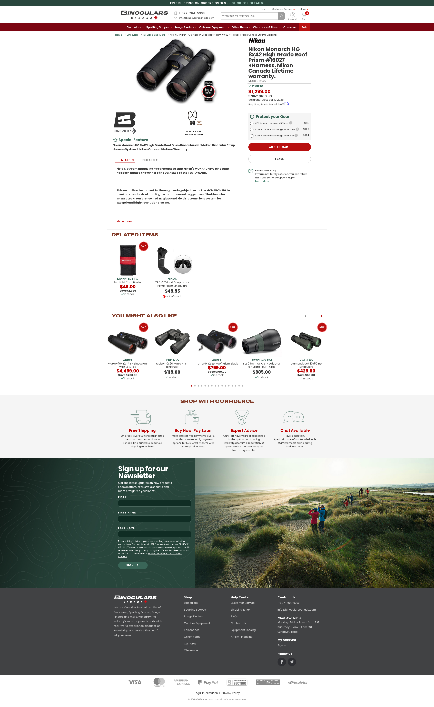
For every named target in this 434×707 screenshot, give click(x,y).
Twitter (292, 662)
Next (319, 316)
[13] (232, 386)
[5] (205, 386)
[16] (242, 386)
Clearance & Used (265, 27)
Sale (304, 27)
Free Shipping (142, 430)
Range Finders (184, 27)
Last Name (126, 528)
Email (122, 497)
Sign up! (133, 565)
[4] (201, 386)
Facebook (282, 662)
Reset (275, 16)
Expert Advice (244, 430)
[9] (218, 386)
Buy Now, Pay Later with (264, 104)
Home (118, 34)
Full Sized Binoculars (154, 34)
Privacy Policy (230, 693)
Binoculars (134, 27)
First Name (127, 512)
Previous (308, 316)
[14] (235, 386)
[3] (198, 386)
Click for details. (247, 3)
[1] (191, 386)
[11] (225, 386)
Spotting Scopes (157, 27)
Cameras (289, 27)
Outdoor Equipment (212, 27)
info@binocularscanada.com (196, 18)
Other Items (240, 27)
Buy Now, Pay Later (193, 430)
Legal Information (206, 693)
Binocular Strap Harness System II (194, 133)
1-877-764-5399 (192, 13)
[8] (215, 386)
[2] (195, 386)
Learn (264, 9)
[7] (212, 386)
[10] (222, 386)
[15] (239, 386)
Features (125, 160)
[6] (208, 386)
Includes (150, 160)
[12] (229, 386)
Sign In (282, 645)
